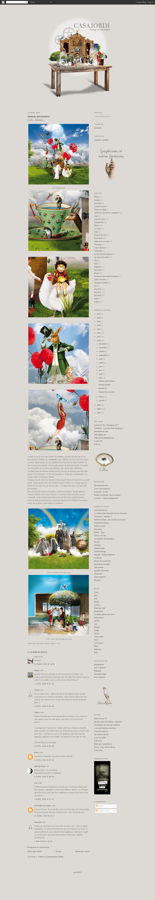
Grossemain (98, 637)
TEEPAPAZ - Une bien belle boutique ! (109, 428)
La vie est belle (100, 738)
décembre (103, 344)
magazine (98, 267)
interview (98, 245)
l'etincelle (98, 251)
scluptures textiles (101, 283)
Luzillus (97, 605)
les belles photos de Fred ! (104, 614)
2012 (99, 333)
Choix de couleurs (101, 731)
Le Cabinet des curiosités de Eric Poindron (110, 513)
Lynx (36, 783)
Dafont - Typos (99, 532)
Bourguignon (99, 665)
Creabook (97, 558)
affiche (96, 197)
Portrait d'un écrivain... (107, 392)
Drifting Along (39, 766)
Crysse (36, 690)
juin (100, 367)
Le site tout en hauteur (103, 254)
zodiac (96, 302)
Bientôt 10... (103, 388)
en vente (97, 229)
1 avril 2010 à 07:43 (44, 684)
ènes (96, 232)
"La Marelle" (53, 460)
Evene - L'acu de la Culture (104, 747)
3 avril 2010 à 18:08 (44, 746)
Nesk (96, 640)
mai (100, 370)
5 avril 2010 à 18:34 (44, 777)
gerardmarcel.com (101, 432)
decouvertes (99, 222)
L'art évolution (99, 248)
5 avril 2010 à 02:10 (44, 760)
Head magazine (100, 577)
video (96, 299)
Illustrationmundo (101, 486)
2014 (99, 325)
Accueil (58, 851)
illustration (39, 120)
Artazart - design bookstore (104, 555)
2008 (99, 409)
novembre (103, 348)
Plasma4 (97, 580)
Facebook (97, 128)
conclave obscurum (101, 571)
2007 (99, 413)
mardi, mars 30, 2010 (52, 643)
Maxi (96, 653)
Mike (96, 646)
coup (96, 216)
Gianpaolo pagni (100, 674)
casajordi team (99, 206)
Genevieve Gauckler (102, 564)
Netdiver (97, 545)
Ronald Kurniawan (101, 523)
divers (96, 226)
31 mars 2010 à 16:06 (44, 664)
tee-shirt (97, 295)
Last (95, 624)
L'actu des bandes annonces (105, 728)
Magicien (97, 649)
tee (95, 286)
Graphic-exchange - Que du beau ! (107, 495)
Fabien (37, 713)
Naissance (98, 270)
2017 (99, 314)
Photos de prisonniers (102, 561)
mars (101, 378)
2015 (99, 322)
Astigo (96, 630)
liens (96, 261)
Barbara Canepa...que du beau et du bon (110, 520)
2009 (99, 405)
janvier (102, 400)
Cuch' (96, 592)
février (101, 397)
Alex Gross (98, 529)
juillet (101, 363)
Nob (95, 599)
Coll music (98, 741)
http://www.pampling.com (104, 438)
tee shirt (97, 289)
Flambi (96, 602)
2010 (99, 341)
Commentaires (103, 811)
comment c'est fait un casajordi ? (106, 213)
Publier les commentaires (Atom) (50, 857)
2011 (99, 337)
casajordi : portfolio (101, 140)
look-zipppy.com (100, 435)
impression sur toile (101, 241)
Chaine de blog (100, 210)
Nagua (36, 670)
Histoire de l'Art (100, 235)
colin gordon (99, 567)
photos (96, 273)
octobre (102, 351)
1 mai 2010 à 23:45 (43, 841)
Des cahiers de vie (101, 734)
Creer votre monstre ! (102, 489)
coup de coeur (99, 219)
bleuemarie (98, 611)
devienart (98, 574)
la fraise (97, 444)
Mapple (97, 627)
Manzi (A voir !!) (100, 719)
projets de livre (100, 280)
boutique (97, 203)
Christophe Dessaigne (42, 806)
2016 (99, 318)
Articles (101, 806)
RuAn (36, 753)
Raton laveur (99, 618)
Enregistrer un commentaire (38, 847)
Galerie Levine (100, 526)
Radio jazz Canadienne (103, 744)
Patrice (96, 634)
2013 (99, 329)
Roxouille (37, 822)
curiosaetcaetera (100, 510)
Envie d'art (98, 750)
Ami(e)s (97, 200)
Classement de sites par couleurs (107, 725)
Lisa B (36, 657)
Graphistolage (99, 548)
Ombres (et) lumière (39, 116)
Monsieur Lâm (99, 608)
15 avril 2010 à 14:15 (44, 816)
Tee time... (98, 292)
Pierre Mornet (99, 677)
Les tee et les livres (101, 257)
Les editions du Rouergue (104, 539)
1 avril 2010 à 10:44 (44, 706)
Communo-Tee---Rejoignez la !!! (106, 425)
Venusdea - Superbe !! (103, 517)
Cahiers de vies (100, 536)
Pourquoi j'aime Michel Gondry (106, 276)
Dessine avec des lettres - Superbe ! (108, 722)
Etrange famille (104, 385)
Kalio (96, 595)
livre (95, 264)
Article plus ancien (82, 851)
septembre (103, 355)
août (101, 359)
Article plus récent (35, 851)
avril (101, 374)
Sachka (96, 621)
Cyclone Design (100, 552)
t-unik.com (98, 441)
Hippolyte (97, 671)
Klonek (96, 542)
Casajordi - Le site (101, 492)
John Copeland (100, 668)
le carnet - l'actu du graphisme (106, 498)
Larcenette (98, 643)
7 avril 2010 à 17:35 (44, 799)
